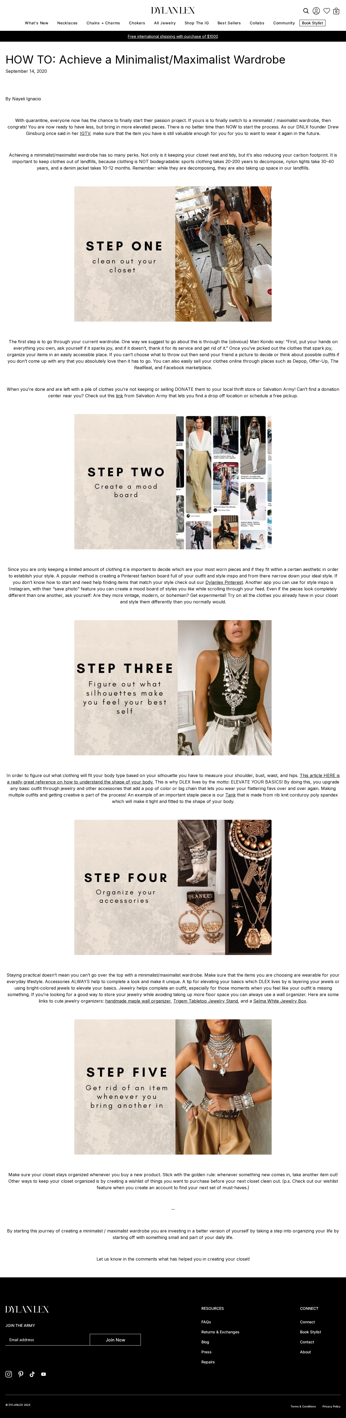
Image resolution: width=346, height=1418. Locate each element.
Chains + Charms (103, 23)
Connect (307, 1322)
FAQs (206, 1322)
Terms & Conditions (303, 1406)
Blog (205, 1342)
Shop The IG (197, 23)
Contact (307, 1342)
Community (284, 23)
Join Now (115, 1340)
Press (206, 1352)
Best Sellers (229, 23)
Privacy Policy (331, 1406)
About (305, 1352)
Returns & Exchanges (220, 1332)
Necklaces (67, 23)
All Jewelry (165, 23)
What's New (37, 23)
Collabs (257, 23)
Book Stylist (312, 23)
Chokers (137, 23)
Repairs (208, 1362)
